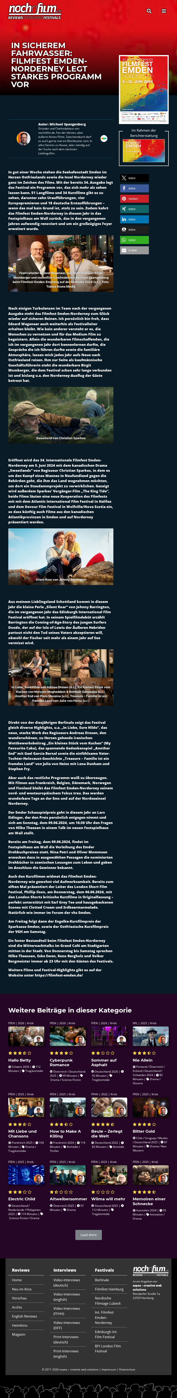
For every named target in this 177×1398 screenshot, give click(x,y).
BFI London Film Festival (108, 1349)
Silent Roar (56, 607)
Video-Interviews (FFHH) (66, 1311)
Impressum (109, 1369)
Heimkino (19, 1325)
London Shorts (29, 897)
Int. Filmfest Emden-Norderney (104, 1317)
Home (17, 1280)
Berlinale (102, 1280)
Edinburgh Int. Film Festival (106, 1334)
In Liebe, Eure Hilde (80, 727)
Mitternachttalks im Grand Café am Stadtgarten (66, 945)
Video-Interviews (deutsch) (66, 1282)
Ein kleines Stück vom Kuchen (74, 743)
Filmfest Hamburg (109, 1289)
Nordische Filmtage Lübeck (108, 1301)
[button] (134, 178)
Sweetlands (20, 470)
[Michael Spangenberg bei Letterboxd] (103, 138)
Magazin (18, 1334)
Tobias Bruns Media (60, 286)
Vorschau (19, 1298)
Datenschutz (127, 1369)
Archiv (17, 1307)
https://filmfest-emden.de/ (59, 975)
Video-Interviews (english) (66, 1297)
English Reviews (24, 1316)
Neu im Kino (22, 1289)
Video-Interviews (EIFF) (66, 1325)
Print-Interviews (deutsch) (66, 1339)
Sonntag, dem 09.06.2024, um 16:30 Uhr (57, 822)
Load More (88, 1235)
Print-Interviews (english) (66, 1354)
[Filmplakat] (144, 92)
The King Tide (95, 491)
